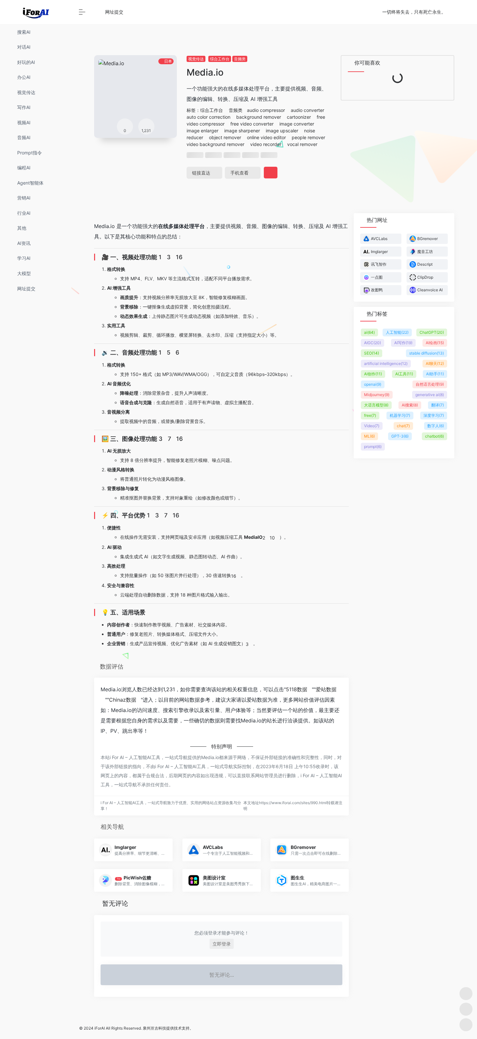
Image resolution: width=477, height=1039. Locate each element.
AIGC (372, 342)
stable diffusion (426, 353)
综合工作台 (219, 58)
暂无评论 (115, 903)
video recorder (265, 144)
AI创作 (373, 373)
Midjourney (376, 394)
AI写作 (403, 342)
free (370, 415)
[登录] (456, 12)
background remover (258, 117)
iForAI (99, 1028)
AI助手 (435, 373)
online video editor (266, 137)
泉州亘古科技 (154, 1028)
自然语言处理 (430, 384)
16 (179, 257)
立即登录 (222, 944)
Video (371, 425)
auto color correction (208, 117)
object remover (225, 137)
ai (369, 332)
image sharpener (242, 130)
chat (403, 425)
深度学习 (433, 415)
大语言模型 (376, 405)
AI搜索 (410, 405)
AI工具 (404, 373)
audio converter (307, 110)
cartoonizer (299, 117)
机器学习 (400, 415)
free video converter (252, 124)
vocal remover (302, 144)
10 (272, 537)
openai (372, 384)
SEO (371, 353)
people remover (308, 137)
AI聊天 (435, 363)
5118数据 (296, 689)
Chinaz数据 (122, 699)
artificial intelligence (386, 363)
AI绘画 (435, 342)
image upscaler (282, 130)
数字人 (435, 425)
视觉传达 (196, 58)
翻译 (437, 405)
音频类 (240, 58)
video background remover (215, 144)
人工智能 (397, 332)
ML (369, 436)
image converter (296, 124)
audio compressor (266, 110)
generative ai (429, 394)
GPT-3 (400, 436)
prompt (373, 446)
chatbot (434, 436)
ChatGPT (432, 332)
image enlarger (202, 130)
